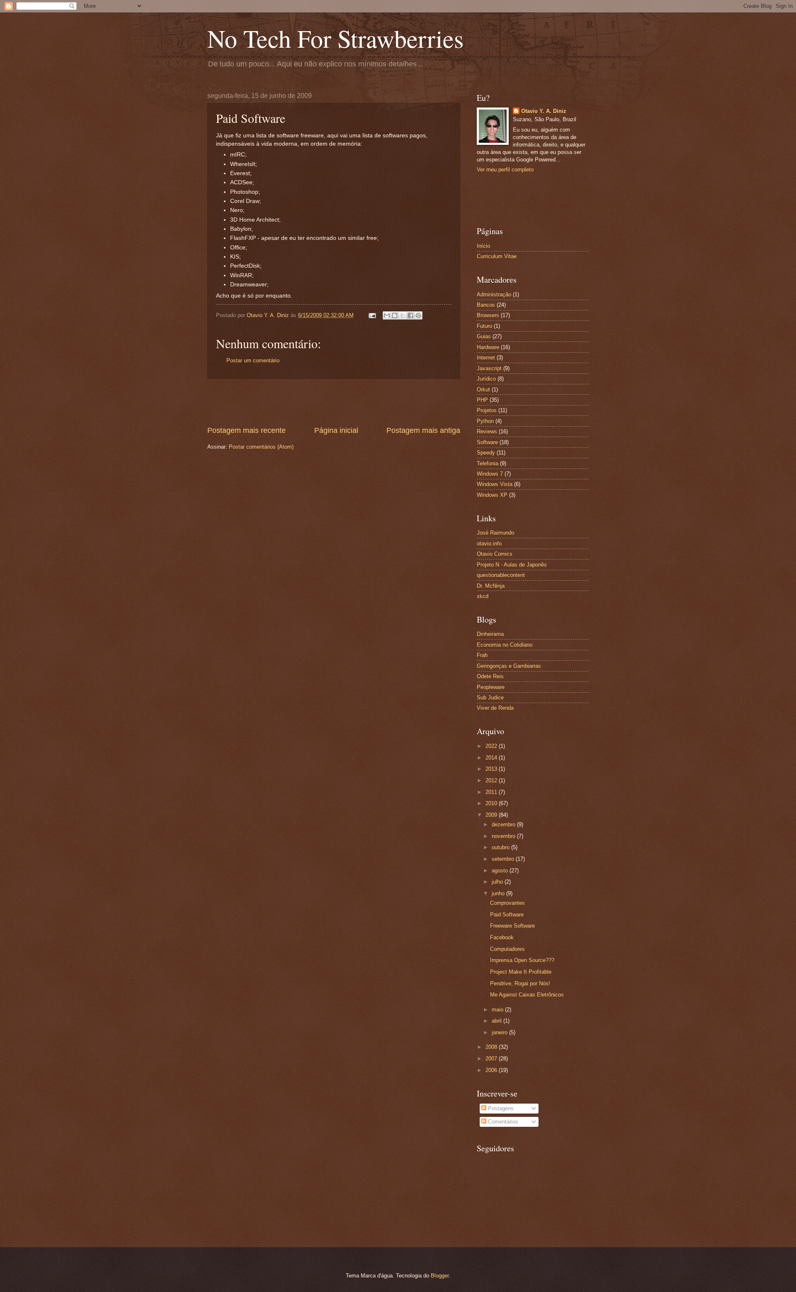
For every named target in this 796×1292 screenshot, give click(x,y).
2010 (492, 803)
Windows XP (492, 495)
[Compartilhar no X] (402, 315)
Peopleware (491, 687)
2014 (492, 758)
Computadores (507, 949)
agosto (501, 870)
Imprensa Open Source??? (522, 960)
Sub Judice (490, 697)
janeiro (500, 1032)
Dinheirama (490, 634)
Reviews (487, 431)
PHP (482, 400)
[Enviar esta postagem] (372, 315)
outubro (501, 847)
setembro (504, 859)
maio (498, 1009)
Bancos (486, 305)
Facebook (502, 937)
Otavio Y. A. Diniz (543, 111)
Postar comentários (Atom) (261, 447)
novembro (504, 836)
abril (497, 1021)
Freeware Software (512, 926)
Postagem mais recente (246, 430)
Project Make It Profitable (520, 972)
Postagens (500, 1108)
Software (487, 442)
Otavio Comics (494, 554)
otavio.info (489, 543)
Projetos (487, 410)
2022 (492, 746)
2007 (492, 1058)
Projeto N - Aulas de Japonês (512, 565)
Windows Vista (494, 484)
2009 (492, 815)
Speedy (486, 452)
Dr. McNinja (491, 586)
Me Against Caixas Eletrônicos (527, 995)
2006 (492, 1070)
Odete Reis (490, 676)
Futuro (484, 326)
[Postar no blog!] (395, 315)
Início (483, 246)
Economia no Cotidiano (504, 645)
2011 (492, 792)
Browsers (488, 315)
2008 (492, 1047)
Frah (482, 655)
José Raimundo (495, 533)
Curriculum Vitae (497, 256)
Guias (484, 336)
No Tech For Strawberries (335, 38)
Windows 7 (490, 474)
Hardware (488, 347)
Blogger (440, 1275)
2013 (492, 769)
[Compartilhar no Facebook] (410, 315)
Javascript (489, 368)
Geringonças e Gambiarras (509, 666)
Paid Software (507, 914)
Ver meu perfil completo (505, 169)
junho (499, 893)
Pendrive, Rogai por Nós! (520, 983)
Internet (486, 357)
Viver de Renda (495, 708)
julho (498, 882)
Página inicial (336, 430)
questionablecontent (501, 575)
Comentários (502, 1122)
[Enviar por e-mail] (387, 315)
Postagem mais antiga (423, 430)
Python (485, 421)
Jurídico (486, 379)
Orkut (483, 389)
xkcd (482, 596)
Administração (494, 294)
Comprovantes (507, 903)
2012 (492, 780)
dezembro (504, 824)
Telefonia (487, 463)
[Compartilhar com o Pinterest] (418, 315)
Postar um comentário (252, 360)
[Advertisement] (334, 402)
